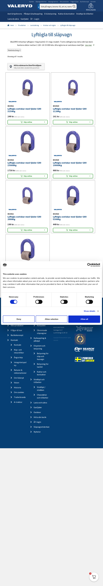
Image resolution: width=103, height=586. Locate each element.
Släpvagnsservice (53, 2)
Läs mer (88, 45)
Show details (89, 311)
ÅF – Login (34, 19)
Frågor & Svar (74, 2)
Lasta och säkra (40, 402)
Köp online (28, 122)
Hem (12, 25)
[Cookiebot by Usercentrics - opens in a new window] (89, 265)
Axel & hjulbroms (15, 13)
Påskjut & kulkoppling (33, 13)
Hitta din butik (40, 417)
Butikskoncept (84, 2)
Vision (16, 382)
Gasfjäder (25, 19)
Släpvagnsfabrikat (41, 2)
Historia (17, 387)
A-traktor (18, 402)
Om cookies (19, 392)
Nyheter (31, 2)
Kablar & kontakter (66, 13)
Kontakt (93, 2)
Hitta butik (91, 9)
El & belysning (50, 13)
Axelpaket (41, 325)
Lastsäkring (34, 25)
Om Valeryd (19, 378)
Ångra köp (18, 357)
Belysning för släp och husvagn (42, 356)
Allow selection (51, 319)
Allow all (84, 319)
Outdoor (37, 412)
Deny (19, 319)
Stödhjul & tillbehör (84, 13)
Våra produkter (64, 2)
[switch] (38, 302)
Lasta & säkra (13, 19)
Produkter (22, 25)
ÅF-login (37, 422)
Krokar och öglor (49, 25)
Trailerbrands (20, 397)
